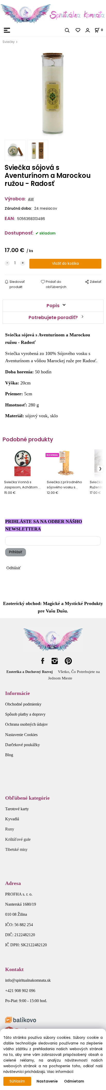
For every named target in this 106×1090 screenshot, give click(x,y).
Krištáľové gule (18, 839)
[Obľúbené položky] (78, 30)
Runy (9, 829)
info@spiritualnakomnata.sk (28, 980)
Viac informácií (60, 1071)
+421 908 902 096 (20, 990)
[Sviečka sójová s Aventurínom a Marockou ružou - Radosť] (53, 93)
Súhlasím (17, 1081)
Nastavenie (47, 1081)
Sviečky (9, 42)
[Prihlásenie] (87, 30)
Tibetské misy (16, 849)
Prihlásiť (15, 552)
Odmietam (74, 1081)
